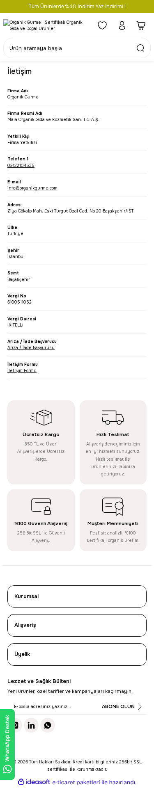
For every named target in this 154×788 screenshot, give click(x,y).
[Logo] (45, 25)
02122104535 (20, 165)
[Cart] (142, 25)
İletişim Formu (22, 370)
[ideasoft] (34, 782)
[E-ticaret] (76, 782)
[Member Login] (122, 25)
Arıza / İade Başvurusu (31, 347)
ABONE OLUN (118, 706)
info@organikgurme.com (32, 188)
